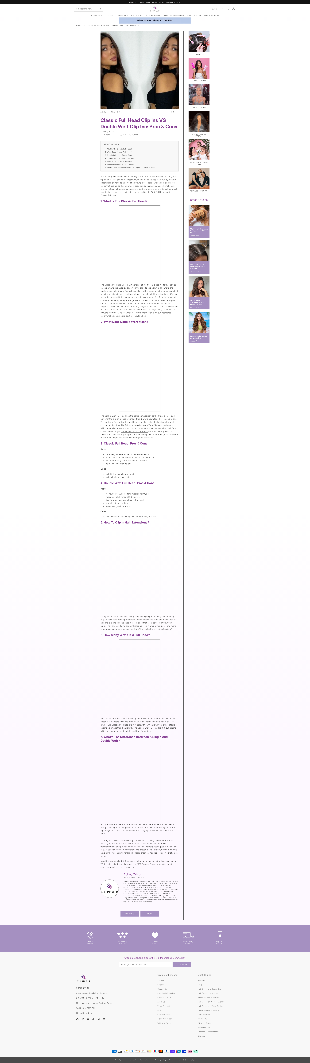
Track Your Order (164, 1019)
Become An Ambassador (208, 1031)
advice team (155, 180)
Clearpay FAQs (204, 1023)
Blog (200, 985)
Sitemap (201, 1036)
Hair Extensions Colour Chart (210, 989)
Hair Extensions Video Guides (210, 1006)
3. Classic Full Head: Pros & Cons (118, 155)
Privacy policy (133, 1060)
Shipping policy (160, 1060)
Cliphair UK (194, 1060)
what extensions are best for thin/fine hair (126, 316)
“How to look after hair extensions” (155, 629)
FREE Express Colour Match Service (153, 864)
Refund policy (120, 1060)
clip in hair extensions (117, 616)
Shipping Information (166, 993)
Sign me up (182, 965)
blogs (103, 186)
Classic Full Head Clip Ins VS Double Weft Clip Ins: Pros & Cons (115, 25)
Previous (129, 913)
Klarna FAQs (203, 1019)
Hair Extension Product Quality (211, 1002)
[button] (110, 15)
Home (78, 25)
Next (149, 913)
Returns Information (165, 997)
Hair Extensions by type (208, 993)
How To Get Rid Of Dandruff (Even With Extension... (197, 266)
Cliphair (107, 176)
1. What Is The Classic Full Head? (118, 149)
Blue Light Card (204, 1027)
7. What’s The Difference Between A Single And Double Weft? (130, 168)
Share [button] (176, 112)
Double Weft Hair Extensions (134, 431)
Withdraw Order (164, 1023)
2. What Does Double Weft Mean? (118, 152)
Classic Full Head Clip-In (116, 285)
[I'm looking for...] (100, 8)
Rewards (201, 980)
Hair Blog (86, 25)
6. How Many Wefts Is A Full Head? (119, 165)
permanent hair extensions (133, 846)
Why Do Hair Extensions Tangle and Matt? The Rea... (199, 231)
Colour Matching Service (208, 1010)
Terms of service (146, 1060)
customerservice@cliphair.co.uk (91, 993)
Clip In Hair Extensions (151, 176)
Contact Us (162, 989)
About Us (161, 1002)
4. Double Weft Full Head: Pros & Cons (120, 158)
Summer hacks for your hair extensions (199, 337)
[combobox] (88, 9)
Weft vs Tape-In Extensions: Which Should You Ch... (197, 302)
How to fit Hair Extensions (209, 997)
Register (160, 985)
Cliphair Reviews (164, 1014)
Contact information (176, 1060)
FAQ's (159, 1010)
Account (160, 980)
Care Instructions (205, 1014)
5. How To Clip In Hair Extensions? (119, 161)
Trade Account (163, 1006)
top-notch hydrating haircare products (130, 853)
